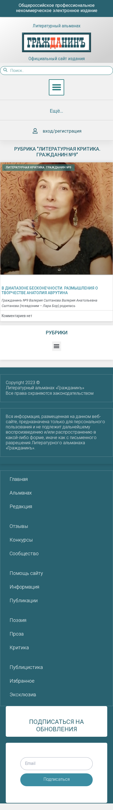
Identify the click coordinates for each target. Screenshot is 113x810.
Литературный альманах (56, 25)
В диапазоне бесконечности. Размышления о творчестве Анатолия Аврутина (50, 290)
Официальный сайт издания (57, 58)
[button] (56, 87)
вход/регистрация (62, 131)
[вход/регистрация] (35, 131)
